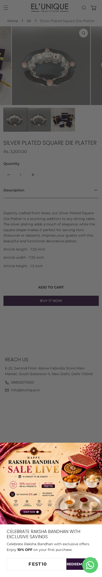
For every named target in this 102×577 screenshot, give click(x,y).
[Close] (96, 448)
